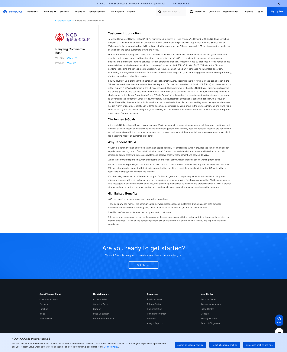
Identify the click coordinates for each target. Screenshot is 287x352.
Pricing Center (154, 304)
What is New (45, 318)
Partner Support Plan (103, 318)
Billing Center (207, 309)
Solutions (151, 318)
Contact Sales (100, 299)
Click (70, 58)
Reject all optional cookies (224, 345)
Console (205, 313)
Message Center (209, 318)
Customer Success (64, 20)
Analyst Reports (154, 323)
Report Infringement (210, 323)
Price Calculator (101, 313)
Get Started (143, 265)
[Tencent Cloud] (12, 11)
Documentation (154, 309)
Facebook (44, 309)
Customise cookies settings (259, 345)
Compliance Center (156, 313)
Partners (43, 304)
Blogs (42, 313)
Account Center (208, 299)
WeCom (71, 62)
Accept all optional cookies (190, 345)
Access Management (211, 304)
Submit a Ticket (101, 304)
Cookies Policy (110, 346)
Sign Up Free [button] (277, 11)
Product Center (154, 299)
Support (97, 309)
